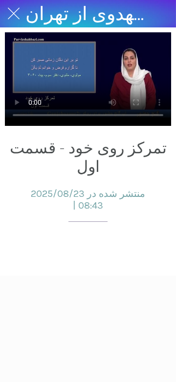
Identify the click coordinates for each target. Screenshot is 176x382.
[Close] (14, 14)
